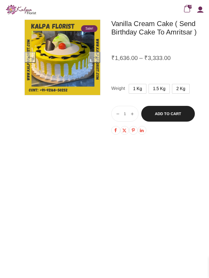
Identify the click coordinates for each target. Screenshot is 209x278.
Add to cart (168, 114)
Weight (118, 88)
